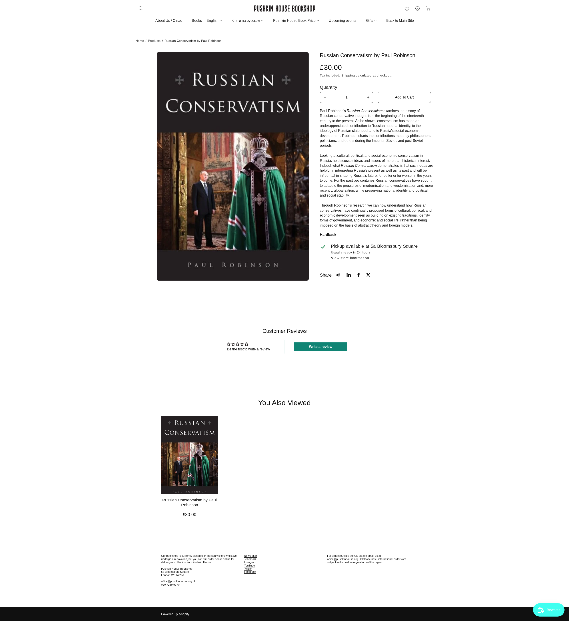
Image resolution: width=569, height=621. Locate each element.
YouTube (249, 565)
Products (154, 40)
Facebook (250, 571)
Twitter (248, 568)
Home (140, 40)
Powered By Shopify (175, 614)
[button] (141, 8)
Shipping (348, 75)
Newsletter (250, 555)
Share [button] (326, 275)
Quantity (328, 87)
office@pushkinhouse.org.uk (178, 581)
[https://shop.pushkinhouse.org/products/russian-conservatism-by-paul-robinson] (349, 275)
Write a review (320, 347)
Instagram (250, 562)
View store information (350, 258)
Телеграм (250, 559)
